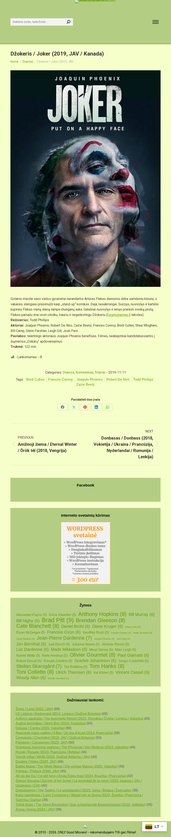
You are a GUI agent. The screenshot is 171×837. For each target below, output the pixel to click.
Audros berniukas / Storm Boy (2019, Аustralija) (51, 723)
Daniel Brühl (75, 626)
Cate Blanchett (37, 626)
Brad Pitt (58, 620)
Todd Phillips (143, 379)
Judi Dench (59, 644)
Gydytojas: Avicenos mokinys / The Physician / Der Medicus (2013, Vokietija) (72, 747)
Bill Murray (142, 614)
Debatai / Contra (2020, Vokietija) (40, 728)
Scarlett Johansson (95, 660)
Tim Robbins (75, 667)
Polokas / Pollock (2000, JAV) (37, 771)
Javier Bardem (25, 639)
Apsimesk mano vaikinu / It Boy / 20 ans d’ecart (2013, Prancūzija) (64, 733)
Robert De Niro (118, 379)
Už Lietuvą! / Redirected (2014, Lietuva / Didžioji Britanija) (58, 714)
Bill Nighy (28, 620)
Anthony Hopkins (102, 614)
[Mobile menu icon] (156, 22)
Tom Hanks (106, 666)
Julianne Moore (86, 644)
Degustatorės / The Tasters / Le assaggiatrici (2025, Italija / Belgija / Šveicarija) (73, 790)
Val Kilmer (103, 672)
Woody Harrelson (58, 678)
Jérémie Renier (115, 644)
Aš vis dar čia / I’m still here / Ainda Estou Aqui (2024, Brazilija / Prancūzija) (71, 776)
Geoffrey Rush (96, 632)
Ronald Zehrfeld (58, 661)
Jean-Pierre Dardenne (64, 638)
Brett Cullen (35, 379)
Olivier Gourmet (93, 655)
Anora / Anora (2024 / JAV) (35, 809)
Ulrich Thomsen (73, 672)
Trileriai (100, 372)
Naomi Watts (28, 655)
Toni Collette (35, 672)
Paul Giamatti (133, 655)
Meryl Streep (101, 649)
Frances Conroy (60, 379)
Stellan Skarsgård (39, 666)
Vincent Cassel (133, 672)
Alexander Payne (31, 615)
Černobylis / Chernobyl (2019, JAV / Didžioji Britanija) (55, 737)
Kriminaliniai (84, 372)
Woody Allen (31, 677)
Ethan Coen (133, 627)
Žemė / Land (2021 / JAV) (34, 709)
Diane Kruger (107, 626)
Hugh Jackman (142, 632)
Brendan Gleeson (100, 620)
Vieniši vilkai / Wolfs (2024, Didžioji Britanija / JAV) (53, 757)
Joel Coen (123, 639)
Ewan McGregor (30, 632)
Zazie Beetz (85, 384)
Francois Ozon (64, 632)
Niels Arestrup (55, 655)
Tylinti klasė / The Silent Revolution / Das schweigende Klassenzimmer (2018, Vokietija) (81, 804)
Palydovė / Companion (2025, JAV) (42, 742)
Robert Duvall (28, 661)
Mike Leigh (125, 649)
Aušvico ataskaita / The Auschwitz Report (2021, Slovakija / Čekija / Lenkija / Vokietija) (79, 718)
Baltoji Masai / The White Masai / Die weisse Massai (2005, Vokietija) (67, 766)
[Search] (68, 22)
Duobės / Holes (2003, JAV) (36, 761)
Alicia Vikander (62, 615)
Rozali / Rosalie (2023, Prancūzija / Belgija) (48, 752)
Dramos (68, 372)
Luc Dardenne (32, 649)
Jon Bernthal (31, 644)
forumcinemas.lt (119, 315)
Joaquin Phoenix (90, 379)
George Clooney (121, 632)
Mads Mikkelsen (69, 649)
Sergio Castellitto (133, 661)
